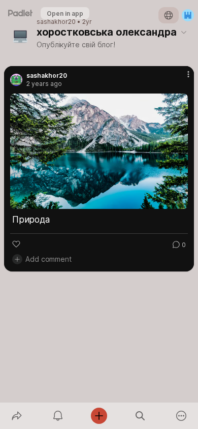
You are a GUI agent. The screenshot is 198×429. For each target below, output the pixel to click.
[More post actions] (182, 78)
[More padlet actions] (181, 416)
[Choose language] (168, 15)
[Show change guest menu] (188, 15)
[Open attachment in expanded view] (99, 151)
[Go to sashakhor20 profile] (16, 80)
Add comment (48, 259)
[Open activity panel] (57, 416)
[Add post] (98, 416)
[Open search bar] (140, 416)
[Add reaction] (16, 244)
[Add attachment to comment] (17, 259)
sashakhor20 (56, 21)
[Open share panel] (16, 416)
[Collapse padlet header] (184, 32)
